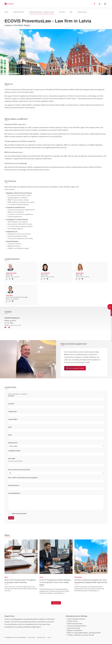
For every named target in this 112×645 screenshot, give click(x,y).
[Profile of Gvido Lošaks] (7, 301)
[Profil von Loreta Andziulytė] (56, 267)
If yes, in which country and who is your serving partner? (23, 477)
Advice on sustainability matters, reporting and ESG (84, 633)
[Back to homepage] (9, 3)
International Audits (73, 628)
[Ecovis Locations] (94, 4)
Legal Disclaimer (41, 637)
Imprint (49, 637)
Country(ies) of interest (14, 450)
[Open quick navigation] (109, 306)
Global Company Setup (74, 623)
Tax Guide (62, 12)
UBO (71, 12)
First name (11, 396)
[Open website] (9, 327)
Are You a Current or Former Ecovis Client (19, 469)
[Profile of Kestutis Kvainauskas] (7, 279)
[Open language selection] (100, 4)
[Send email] (6, 327)
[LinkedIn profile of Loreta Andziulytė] (47, 279)
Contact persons (82, 12)
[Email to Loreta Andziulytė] (45, 279)
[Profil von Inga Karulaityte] (91, 267)
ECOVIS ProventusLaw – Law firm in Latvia (41, 12)
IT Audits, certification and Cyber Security (80, 635)
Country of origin (13, 419)
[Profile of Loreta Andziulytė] (42, 279)
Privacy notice (31, 637)
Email (10, 427)
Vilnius (8, 274)
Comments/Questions (14, 493)
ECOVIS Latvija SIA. (18, 12)
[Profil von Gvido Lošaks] (21, 289)
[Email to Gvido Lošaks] (10, 301)
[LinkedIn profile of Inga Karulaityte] (82, 279)
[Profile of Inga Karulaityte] (77, 279)
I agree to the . (19, 513)
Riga (11, 274)
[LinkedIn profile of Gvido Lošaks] (12, 301)
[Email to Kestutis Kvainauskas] (10, 279)
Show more (56, 603)
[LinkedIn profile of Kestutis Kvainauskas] (12, 279)
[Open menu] (105, 3)
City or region (11, 458)
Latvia (6, 12)
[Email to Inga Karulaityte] (80, 279)
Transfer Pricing (72, 621)
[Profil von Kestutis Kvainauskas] (21, 267)
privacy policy (22, 513)
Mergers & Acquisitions (74, 630)
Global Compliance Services (76, 619)
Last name (11, 403)
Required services (13, 442)
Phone (10, 435)
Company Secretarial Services (76, 626)
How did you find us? (13, 485)
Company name (12, 411)
